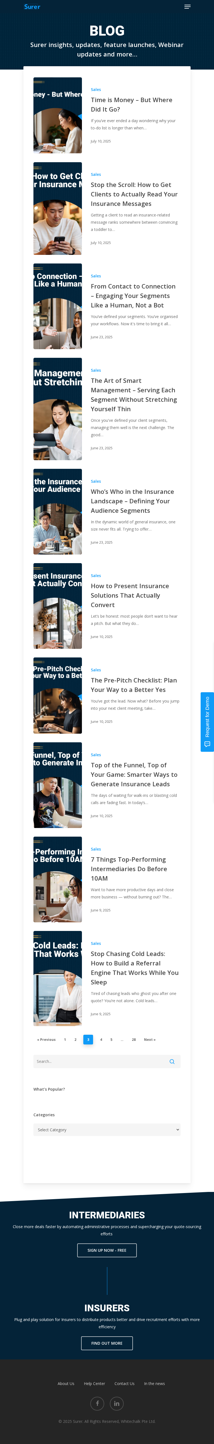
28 (134, 1039)
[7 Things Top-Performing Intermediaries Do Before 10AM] (57, 879)
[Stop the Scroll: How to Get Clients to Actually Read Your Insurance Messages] (57, 208)
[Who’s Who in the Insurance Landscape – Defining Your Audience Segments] (57, 511)
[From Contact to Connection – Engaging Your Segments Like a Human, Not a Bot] (57, 306)
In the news (154, 1383)
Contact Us (125, 1383)
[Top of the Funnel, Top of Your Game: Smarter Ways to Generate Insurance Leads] (57, 785)
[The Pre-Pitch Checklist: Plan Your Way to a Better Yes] (57, 695)
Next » (150, 1039)
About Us (66, 1383)
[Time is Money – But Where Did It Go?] (57, 115)
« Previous (46, 1039)
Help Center (94, 1383)
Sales (96, 89)
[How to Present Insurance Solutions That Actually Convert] (57, 606)
